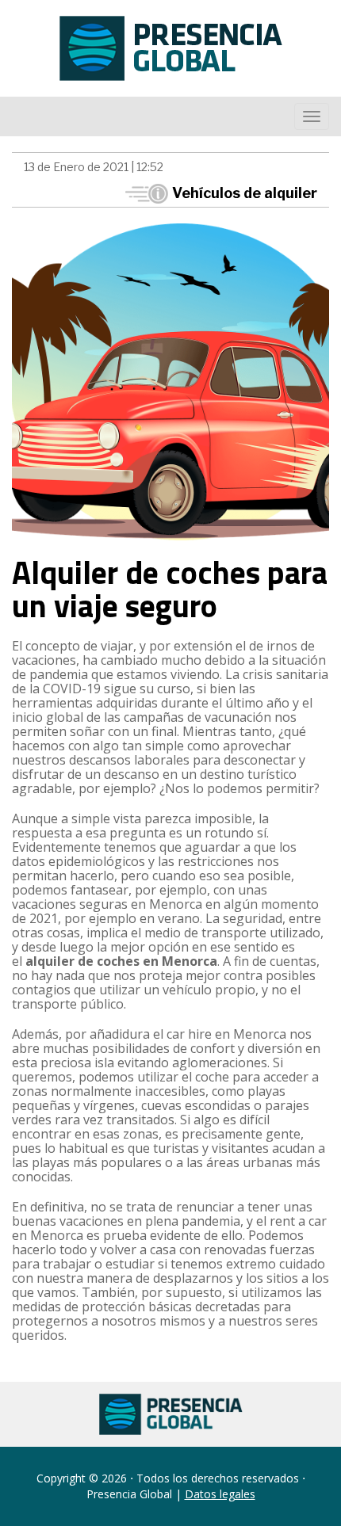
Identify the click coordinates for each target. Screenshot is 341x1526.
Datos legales (220, 1493)
